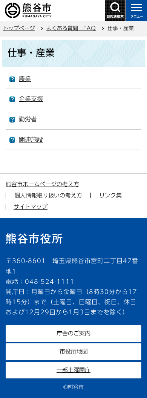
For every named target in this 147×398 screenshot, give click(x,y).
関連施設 (31, 139)
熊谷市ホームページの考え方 (42, 184)
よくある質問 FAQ (71, 28)
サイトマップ (30, 207)
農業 (25, 79)
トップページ (19, 28)
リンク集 (110, 195)
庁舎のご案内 (73, 333)
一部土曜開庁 (73, 370)
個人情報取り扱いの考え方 (48, 195)
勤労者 (28, 119)
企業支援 (31, 99)
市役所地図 (74, 351)
